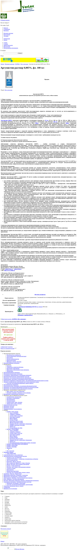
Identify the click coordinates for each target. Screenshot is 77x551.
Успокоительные (11, 400)
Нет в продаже (24, 64)
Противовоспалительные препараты (13, 373)
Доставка (6, 36)
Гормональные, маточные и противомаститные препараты (19, 379)
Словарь (6, 44)
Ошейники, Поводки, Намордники (13, 473)
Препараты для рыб (9, 407)
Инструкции (7, 46)
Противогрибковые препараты (11, 363)
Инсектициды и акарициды (14, 355)
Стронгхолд (8, 514)
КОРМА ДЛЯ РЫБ (11, 446)
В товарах (3, 50)
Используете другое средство (12, 520)
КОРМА (17, 64)
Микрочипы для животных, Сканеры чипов (15, 476)
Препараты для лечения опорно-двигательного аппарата (18, 388)
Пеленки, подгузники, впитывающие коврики (18, 467)
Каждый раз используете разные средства (16, 523)
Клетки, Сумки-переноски (13, 465)
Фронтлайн (8, 519)
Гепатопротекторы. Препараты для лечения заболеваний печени (20, 386)
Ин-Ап (7, 508)
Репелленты (10, 357)
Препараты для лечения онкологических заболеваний (17, 378)
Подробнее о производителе (25, 315)
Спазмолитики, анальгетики (14, 396)
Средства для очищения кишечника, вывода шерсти (20, 383)
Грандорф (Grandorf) (15, 417)
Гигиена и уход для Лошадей (14, 457)
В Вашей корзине (5, 20)
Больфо (7, 502)
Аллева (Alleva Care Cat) (16, 433)
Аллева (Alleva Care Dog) (16, 415)
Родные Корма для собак (16, 427)
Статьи (5, 42)
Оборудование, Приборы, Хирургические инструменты (18, 477)
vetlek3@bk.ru (17, 269)
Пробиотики (10, 371)
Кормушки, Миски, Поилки (14, 461)
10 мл (46, 120)
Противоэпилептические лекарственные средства (16, 376)
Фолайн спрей (9, 516)
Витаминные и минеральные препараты (14, 394)
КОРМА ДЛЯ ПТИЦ (12, 445)
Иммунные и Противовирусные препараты (18, 369)
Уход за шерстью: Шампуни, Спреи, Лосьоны (18, 463)
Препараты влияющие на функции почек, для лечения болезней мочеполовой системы (26, 380)
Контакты (6, 30)
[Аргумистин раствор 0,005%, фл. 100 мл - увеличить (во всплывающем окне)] (9, 87)
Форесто (7, 517)
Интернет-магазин (8, 33)
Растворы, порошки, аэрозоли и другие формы (19, 392)
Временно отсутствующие (10, 488)
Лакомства (9, 448)
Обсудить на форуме (40, 294)
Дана (6, 507)
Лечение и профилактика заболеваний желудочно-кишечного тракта (21, 382)
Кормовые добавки (8, 452)
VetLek (2, 64)
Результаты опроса (5, 528)
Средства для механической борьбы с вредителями (20, 484)
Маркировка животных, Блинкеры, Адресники (16, 475)
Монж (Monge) (13, 418)
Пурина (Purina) (14, 419)
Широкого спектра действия (14, 361)
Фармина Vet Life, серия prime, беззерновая (21, 423)
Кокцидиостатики (11, 360)
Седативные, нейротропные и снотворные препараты (17, 375)
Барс (6, 498)
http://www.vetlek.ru (9, 270)
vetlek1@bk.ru (8, 269)
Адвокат (7, 496)
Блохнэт (7, 501)
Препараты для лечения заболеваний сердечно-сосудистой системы (21, 387)
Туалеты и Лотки (11, 468)
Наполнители (10, 469)
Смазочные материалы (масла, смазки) (13, 486)
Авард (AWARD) (14, 413)
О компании (7, 29)
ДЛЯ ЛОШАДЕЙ (11, 453)
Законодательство (8, 45)
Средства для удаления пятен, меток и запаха (18, 472)
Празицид (7, 511)
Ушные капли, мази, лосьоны (14, 403)
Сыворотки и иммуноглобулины (15, 367)
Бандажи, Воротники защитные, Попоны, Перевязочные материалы (21, 480)
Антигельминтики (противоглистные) (16, 356)
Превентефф (8, 513)
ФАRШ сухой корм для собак (17, 425)
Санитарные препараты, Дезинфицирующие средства (17, 482)
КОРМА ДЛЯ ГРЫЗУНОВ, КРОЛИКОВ (17, 444)
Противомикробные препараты (12, 372)
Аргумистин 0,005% (6, 120)
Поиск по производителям (7, 348)
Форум (5, 40)
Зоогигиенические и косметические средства (15, 456)
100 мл (55, 121)
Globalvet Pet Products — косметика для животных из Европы (22, 459)
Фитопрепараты (11, 399)
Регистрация (7, 34)
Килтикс (7, 510)
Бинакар (7, 499)
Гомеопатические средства (10, 405)
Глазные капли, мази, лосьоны (14, 402)
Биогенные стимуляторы (13, 368)
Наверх (2, 541)
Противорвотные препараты (11, 384)
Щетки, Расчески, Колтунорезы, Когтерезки (18, 464)
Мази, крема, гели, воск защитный (15, 391)
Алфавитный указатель (7, 346)
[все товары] (30, 306)
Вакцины (9, 365)
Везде (2, 55)
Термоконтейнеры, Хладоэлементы (13, 409)
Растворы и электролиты (13, 398)
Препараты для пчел (9, 406)
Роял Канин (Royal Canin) (16, 421)
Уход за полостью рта (12, 460)
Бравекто (7, 504)
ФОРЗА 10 (12, 426)
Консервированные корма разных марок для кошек (23, 442)
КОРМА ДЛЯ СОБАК (12, 411)
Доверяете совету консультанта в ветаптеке (16, 522)
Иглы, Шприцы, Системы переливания (14, 479)
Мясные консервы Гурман (16, 422)
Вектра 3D (8, 505)
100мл (36, 123)
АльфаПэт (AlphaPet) (15, 414)
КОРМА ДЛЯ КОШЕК (13, 429)
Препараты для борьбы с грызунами (16, 483)
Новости (6, 28)
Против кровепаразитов (13, 359)
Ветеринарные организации (11, 48)
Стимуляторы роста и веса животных (13, 455)
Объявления (7, 38)
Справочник (7, 487)
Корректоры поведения (13, 471)
